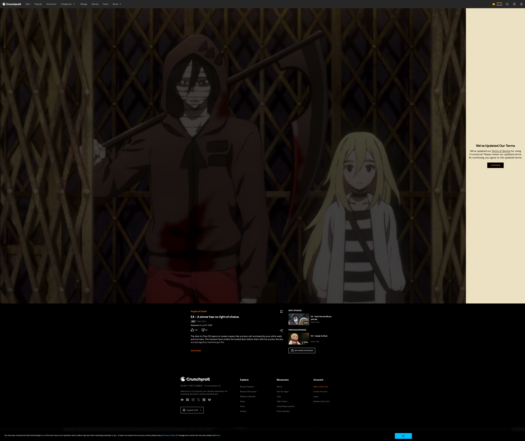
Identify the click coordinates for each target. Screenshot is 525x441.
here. (218, 435)
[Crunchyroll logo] (12, 4)
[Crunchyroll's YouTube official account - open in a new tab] (182, 399)
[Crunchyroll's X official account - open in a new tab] (198, 399)
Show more (196, 351)
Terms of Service (501, 151)
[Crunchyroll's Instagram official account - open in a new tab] (193, 399)
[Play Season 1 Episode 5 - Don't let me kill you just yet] (311, 319)
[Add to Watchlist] (281, 311)
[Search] (507, 4)
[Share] (281, 330)
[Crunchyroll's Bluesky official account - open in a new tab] (209, 399)
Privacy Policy (170, 435)
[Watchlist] (514, 4)
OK (403, 436)
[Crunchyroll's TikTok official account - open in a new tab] (204, 399)
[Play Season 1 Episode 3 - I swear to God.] (311, 338)
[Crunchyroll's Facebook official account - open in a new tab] (187, 399)
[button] (68, 4)
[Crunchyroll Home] (195, 379)
